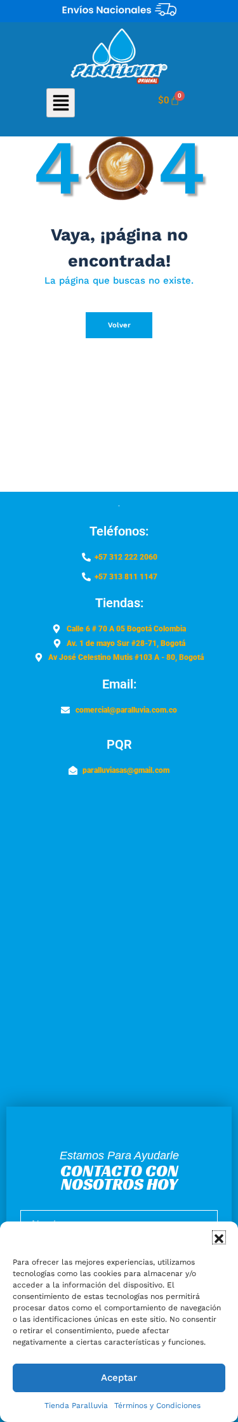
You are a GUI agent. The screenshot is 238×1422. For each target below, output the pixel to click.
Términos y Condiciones (157, 1405)
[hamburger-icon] (60, 102)
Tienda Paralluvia (76, 1405)
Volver (119, 325)
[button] (219, 1237)
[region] (119, 11)
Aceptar (119, 1377)
